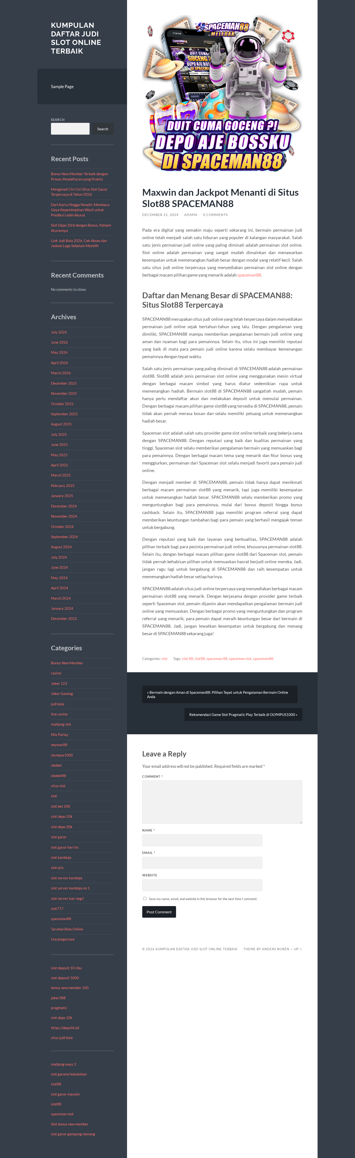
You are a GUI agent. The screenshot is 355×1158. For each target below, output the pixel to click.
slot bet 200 (60, 806)
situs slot (58, 786)
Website (149, 875)
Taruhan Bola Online (67, 929)
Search (58, 120)
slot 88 (187, 658)
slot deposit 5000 (65, 978)
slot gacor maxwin (65, 1094)
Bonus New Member (67, 663)
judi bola (57, 704)
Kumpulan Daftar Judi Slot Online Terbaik (76, 38)
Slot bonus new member (69, 1124)
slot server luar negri (67, 898)
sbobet (56, 765)
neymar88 (59, 744)
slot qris (57, 867)
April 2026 (59, 363)
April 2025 (59, 465)
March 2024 (61, 598)
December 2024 (64, 506)
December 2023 (64, 618)
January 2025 (62, 495)
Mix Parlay (59, 734)
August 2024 (61, 547)
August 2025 (61, 424)
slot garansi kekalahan (69, 1074)
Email (148, 853)
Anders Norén (275, 949)
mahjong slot (61, 724)
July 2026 (59, 332)
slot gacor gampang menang (73, 1134)
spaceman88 (61, 918)
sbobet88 (58, 775)
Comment (152, 776)
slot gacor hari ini (64, 847)
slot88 (56, 1084)
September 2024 (64, 536)
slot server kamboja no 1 (70, 888)
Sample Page (62, 86)
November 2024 (64, 516)
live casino (59, 714)
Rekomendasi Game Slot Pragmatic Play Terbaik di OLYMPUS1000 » (243, 714)
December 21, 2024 (160, 215)
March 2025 (61, 475)
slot (54, 796)
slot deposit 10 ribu (66, 968)
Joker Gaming (62, 693)
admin (190, 215)
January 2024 (62, 608)
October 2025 (62, 404)
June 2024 (59, 567)
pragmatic (59, 1007)
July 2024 (59, 557)
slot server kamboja (66, 878)
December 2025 (64, 383)
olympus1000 (62, 755)
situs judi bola (62, 1037)
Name (148, 830)
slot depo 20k (61, 827)
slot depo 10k (61, 816)
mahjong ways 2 (63, 1064)
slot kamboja (61, 857)
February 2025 (63, 485)
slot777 (57, 908)
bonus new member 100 (70, 987)
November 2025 (64, 393)
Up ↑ (298, 949)
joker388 (58, 998)
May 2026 (59, 352)
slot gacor (59, 837)
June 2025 (59, 444)
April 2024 (59, 588)
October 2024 (62, 526)
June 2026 (59, 342)
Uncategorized (62, 939)
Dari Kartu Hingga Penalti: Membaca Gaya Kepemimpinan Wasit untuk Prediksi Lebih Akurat (80, 209)
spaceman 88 (216, 658)
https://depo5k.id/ (65, 1028)
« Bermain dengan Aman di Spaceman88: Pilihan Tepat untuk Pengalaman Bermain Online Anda (217, 694)
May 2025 (59, 455)
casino (56, 673)
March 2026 (61, 373)
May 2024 (59, 578)
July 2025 (59, 434)
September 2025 (64, 414)
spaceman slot (62, 1114)
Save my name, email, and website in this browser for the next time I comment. (203, 899)
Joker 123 (59, 683)
